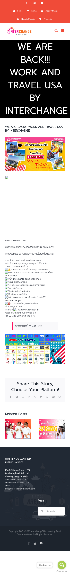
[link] (11, 275)
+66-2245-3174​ (19, 479)
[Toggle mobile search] (56, 30)
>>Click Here (35, 325)
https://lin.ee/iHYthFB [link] (28, 309)
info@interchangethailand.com (20, 488)
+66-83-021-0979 (20, 482)
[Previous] (7, 428)
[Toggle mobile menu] (63, 30)
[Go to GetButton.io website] (61, 571)
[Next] (62, 428)
